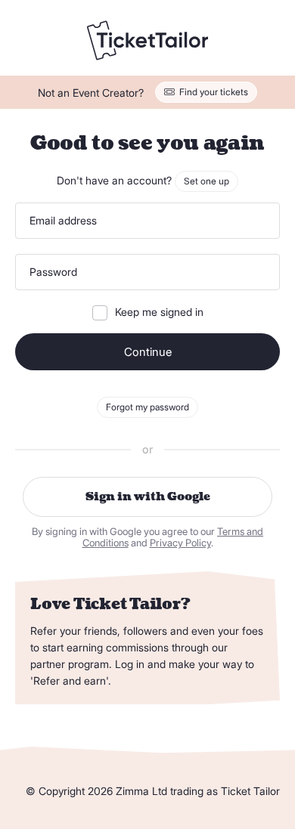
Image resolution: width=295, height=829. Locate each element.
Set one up (206, 181)
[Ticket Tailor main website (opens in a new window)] (147, 41)
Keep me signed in (159, 311)
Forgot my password (147, 407)
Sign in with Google (147, 497)
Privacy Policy (180, 543)
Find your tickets (213, 91)
